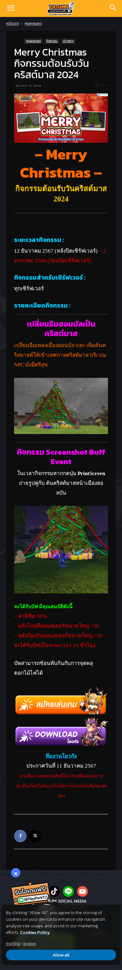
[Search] (113, 8)
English (29, 943)
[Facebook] (20, 836)
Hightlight (33, 23)
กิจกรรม (52, 41)
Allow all (61, 955)
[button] (11, 8)
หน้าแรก (12, 23)
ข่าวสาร (68, 41)
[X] (34, 836)
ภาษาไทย (13, 943)
